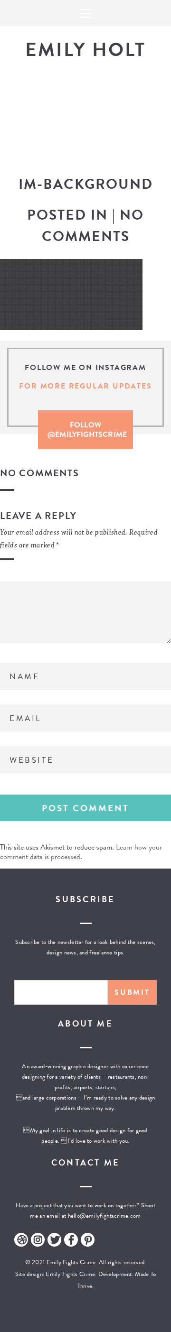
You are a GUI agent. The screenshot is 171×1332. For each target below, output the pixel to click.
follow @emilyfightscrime (87, 429)
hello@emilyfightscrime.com (104, 1216)
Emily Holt (85, 50)
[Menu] (85, 13)
